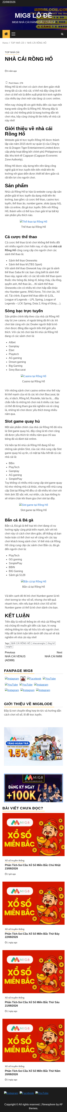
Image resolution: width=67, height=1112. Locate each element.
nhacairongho (39, 643)
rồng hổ (51, 643)
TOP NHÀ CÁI (12, 52)
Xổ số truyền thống (14, 860)
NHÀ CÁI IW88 (53, 654)
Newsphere (48, 1104)
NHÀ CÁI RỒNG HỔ (20, 643)
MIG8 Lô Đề (33, 15)
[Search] (62, 34)
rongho (9, 646)
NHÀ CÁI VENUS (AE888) (15, 656)
